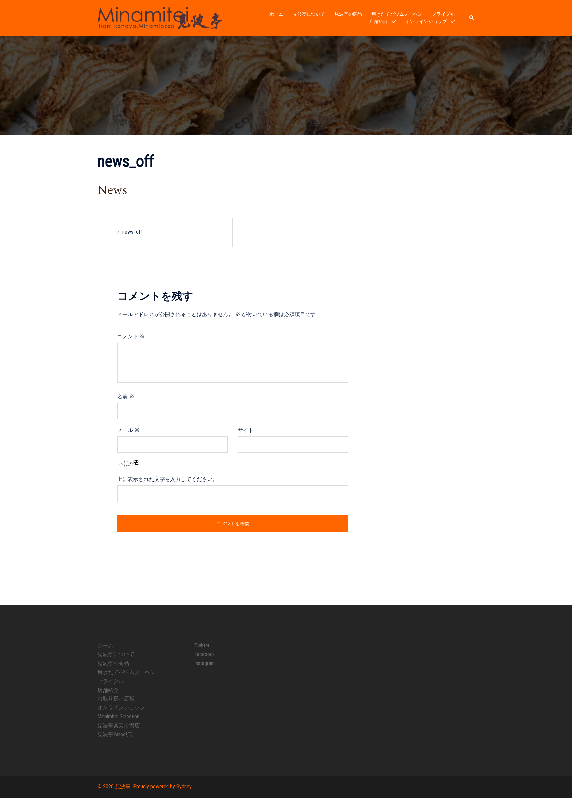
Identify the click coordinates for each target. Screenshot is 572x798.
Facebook (204, 654)
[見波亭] (159, 18)
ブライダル (443, 14)
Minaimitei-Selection (118, 716)
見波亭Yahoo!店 (114, 734)
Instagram (204, 663)
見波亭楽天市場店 (118, 725)
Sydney (184, 786)
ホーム (276, 14)
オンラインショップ (426, 21)
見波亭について (309, 14)
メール (128, 430)
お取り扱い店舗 (115, 698)
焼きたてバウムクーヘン (396, 14)
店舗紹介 (378, 21)
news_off (132, 232)
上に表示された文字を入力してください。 (167, 479)
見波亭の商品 (348, 14)
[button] (472, 18)
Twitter (202, 645)
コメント (131, 336)
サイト (246, 430)
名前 (125, 396)
